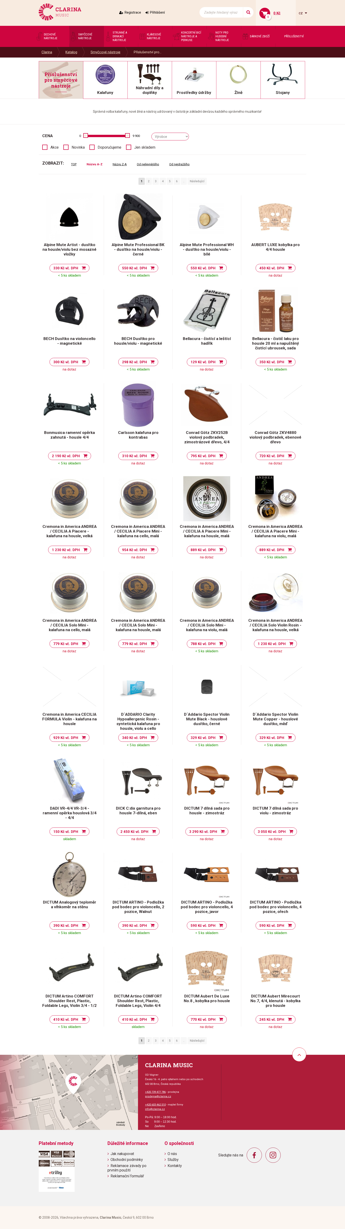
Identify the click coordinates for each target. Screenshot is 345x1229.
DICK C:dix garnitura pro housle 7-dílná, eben (138, 810)
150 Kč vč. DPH (65, 832)
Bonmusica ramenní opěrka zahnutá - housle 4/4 (69, 435)
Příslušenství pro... (147, 52)
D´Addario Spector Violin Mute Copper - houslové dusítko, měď (275, 719)
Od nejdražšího (179, 164)
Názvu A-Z (95, 164)
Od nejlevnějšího (148, 164)
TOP (74, 164)
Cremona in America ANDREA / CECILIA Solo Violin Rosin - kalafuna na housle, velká (275, 625)
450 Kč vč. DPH (271, 268)
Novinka (78, 147)
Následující (197, 181)
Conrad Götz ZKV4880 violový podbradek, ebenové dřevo (275, 437)
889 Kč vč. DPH (203, 550)
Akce (54, 147)
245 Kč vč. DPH (271, 1019)
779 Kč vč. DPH (65, 644)
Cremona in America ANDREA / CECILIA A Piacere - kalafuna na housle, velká (69, 531)
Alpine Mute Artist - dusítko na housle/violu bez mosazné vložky (69, 249)
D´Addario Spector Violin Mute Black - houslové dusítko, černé (207, 719)
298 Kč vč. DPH (134, 362)
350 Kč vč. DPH (271, 362)
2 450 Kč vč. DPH (134, 832)
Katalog (71, 52)
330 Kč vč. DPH (65, 268)
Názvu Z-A (120, 164)
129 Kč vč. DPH (203, 362)
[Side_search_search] (248, 12)
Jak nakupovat (122, 1154)
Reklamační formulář (127, 1176)
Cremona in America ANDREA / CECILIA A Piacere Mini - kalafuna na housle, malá (207, 531)
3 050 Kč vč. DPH (272, 832)
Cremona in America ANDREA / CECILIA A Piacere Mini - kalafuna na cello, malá (138, 531)
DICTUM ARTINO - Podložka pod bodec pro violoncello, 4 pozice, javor (207, 907)
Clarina (47, 52)
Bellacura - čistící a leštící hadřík (207, 341)
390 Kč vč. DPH (65, 926)
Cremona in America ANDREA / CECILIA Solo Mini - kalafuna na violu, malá (207, 625)
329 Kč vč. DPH (203, 738)
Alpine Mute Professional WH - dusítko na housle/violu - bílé (207, 249)
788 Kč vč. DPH (203, 644)
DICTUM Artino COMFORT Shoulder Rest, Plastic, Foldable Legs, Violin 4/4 (138, 1001)
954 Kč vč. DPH (134, 550)
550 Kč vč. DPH (134, 268)
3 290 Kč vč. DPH (203, 832)
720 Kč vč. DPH (271, 456)
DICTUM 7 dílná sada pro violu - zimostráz (275, 810)
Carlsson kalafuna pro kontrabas (138, 435)
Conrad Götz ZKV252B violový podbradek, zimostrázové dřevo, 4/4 (207, 437)
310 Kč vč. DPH (134, 456)
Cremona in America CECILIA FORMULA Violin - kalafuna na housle (69, 719)
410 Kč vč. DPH (65, 1019)
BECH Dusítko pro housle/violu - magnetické (138, 341)
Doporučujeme (109, 147)
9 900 (136, 136)
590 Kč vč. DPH (203, 926)
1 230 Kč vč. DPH (66, 550)
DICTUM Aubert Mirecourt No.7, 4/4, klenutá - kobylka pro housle (275, 1001)
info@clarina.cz (155, 1109)
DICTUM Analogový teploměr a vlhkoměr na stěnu (69, 904)
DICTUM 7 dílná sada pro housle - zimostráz (207, 810)
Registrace (133, 12)
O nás (172, 1154)
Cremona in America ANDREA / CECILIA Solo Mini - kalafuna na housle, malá (138, 625)
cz (301, 13)
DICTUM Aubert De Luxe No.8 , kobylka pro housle (207, 998)
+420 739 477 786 (155, 1092)
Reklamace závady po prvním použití (126, 1167)
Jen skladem (144, 147)
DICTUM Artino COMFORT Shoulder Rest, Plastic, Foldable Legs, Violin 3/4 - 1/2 (69, 1001)
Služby (173, 1159)
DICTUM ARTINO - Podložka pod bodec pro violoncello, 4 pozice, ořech (275, 907)
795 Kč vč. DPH (203, 456)
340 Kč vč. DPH (134, 738)
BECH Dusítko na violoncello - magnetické (69, 341)
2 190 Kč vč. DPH (66, 456)
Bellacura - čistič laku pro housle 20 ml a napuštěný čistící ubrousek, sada (275, 343)
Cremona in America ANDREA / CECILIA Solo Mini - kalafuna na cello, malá (69, 625)
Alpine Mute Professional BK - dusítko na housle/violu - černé (138, 249)
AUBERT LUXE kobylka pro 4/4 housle (275, 247)
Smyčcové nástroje (105, 52)
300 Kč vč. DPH (65, 362)
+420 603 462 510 (155, 1104)
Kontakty (175, 1165)
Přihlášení (157, 12)
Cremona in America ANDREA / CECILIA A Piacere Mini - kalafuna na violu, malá (275, 531)
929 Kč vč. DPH (65, 738)
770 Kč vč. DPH (203, 1019)
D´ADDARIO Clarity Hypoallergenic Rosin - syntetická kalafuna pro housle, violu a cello (138, 721)
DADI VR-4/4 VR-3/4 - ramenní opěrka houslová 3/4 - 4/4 (69, 813)
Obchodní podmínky (127, 1159)
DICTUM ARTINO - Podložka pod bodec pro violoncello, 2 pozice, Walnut (138, 907)
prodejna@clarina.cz (158, 1096)
